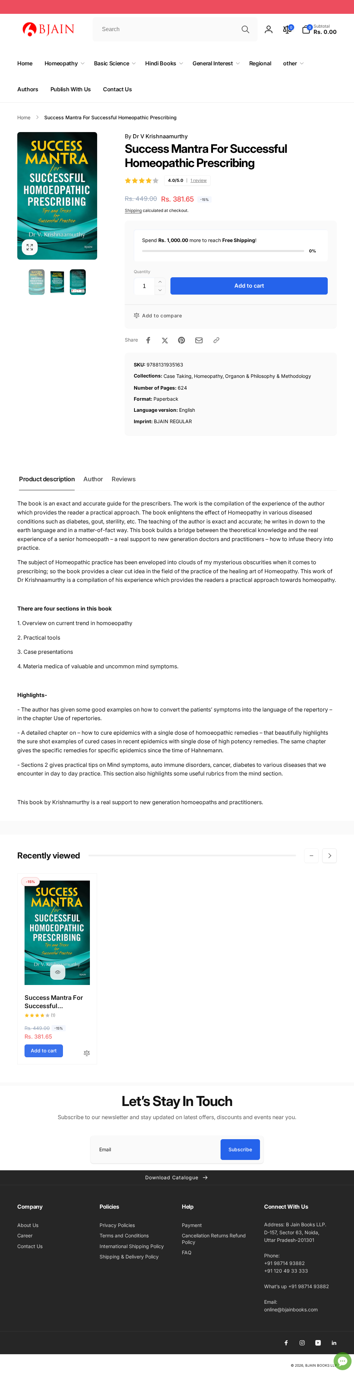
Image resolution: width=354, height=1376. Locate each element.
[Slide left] (311, 855)
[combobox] (175, 29)
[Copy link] (216, 340)
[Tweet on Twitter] (164, 340)
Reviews (124, 479)
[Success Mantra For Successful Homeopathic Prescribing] (57, 972)
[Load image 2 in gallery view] (57, 282)
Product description (47, 479)
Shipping (133, 210)
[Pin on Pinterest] (181, 340)
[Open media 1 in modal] (57, 196)
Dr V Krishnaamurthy (160, 136)
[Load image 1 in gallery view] (37, 282)
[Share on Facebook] (148, 340)
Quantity (142, 271)
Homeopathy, (209, 376)
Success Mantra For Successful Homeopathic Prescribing (54, 1002)
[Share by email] (199, 340)
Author (93, 479)
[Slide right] (329, 855)
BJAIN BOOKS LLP (321, 1365)
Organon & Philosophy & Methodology (268, 376)
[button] (319, 29)
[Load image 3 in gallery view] (78, 282)
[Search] (245, 29)
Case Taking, (178, 376)
